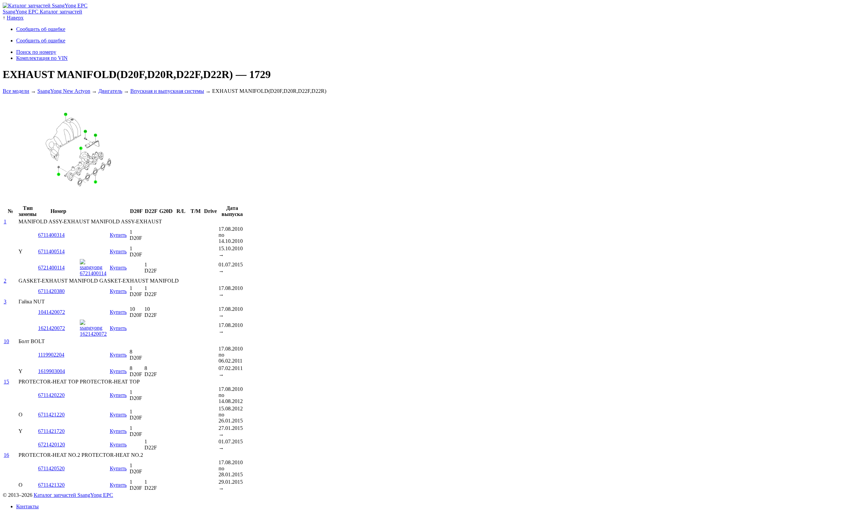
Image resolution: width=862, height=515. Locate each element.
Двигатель (110, 91)
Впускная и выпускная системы (167, 91)
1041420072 (51, 312)
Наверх (15, 18)
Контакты (27, 506)
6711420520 (51, 468)
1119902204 (51, 355)
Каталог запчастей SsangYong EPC (73, 495)
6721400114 (51, 267)
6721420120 (51, 444)
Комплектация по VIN (42, 58)
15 (6, 381)
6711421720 (51, 431)
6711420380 (51, 291)
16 (6, 455)
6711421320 (51, 485)
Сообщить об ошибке (40, 29)
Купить (118, 235)
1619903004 (51, 371)
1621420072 (51, 328)
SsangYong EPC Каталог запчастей (42, 11)
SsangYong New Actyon (63, 91)
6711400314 (51, 235)
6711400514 (51, 251)
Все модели (16, 91)
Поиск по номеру (36, 52)
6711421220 (51, 414)
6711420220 (51, 395)
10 (6, 341)
